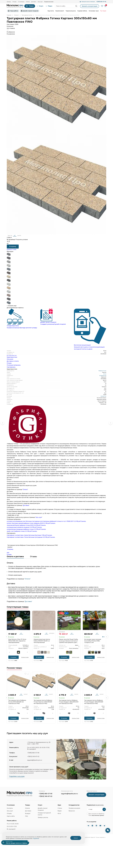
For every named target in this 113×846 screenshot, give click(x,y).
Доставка (33, 1)
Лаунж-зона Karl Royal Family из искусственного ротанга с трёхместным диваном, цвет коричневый (68, 641)
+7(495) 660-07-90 (45, 794)
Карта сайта (11, 816)
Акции (104, 11)
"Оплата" (27, 579)
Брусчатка (51, 11)
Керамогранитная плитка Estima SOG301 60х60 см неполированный (42, 640)
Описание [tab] (10, 359)
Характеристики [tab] (12, 357)
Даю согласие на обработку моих (96, 814)
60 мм (104, 374)
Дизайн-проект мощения (30, 11)
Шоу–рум (39, 517)
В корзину (12, 246)
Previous (6, 636)
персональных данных (98, 815)
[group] (23, 319)
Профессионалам (74, 808)
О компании (21, 1)
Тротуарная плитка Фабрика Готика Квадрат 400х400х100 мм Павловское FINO (68, 701)
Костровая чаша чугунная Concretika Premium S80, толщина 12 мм (92, 640)
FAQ (26, 816)
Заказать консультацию (89, 6)
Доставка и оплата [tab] (13, 361)
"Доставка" (28, 601)
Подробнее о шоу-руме (16, 776)
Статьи (60, 808)
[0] (104, 6)
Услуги (41, 6)
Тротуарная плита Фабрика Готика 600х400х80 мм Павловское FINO (17, 701)
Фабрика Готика (102, 370)
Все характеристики (12, 355)
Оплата (28, 1)
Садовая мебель (82, 11)
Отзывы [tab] (9, 363)
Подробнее (36, 838)
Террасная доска (71, 11)
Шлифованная (102, 375)
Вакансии (72, 811)
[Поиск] (76, 6)
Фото (59, 813)
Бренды (9, 1)
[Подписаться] (104, 809)
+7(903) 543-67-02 (45, 796)
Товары (31, 6)
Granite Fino (103, 396)
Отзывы (14, 1)
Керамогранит (59, 11)
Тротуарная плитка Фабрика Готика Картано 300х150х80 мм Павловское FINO (43, 701)
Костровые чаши (94, 11)
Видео (60, 811)
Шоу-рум (40, 1)
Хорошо (76, 838)
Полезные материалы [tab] (14, 365)
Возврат (27, 813)
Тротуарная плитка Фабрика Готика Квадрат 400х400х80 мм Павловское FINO (93, 701)
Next (106, 636)
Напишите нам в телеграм (88, 1)
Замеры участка (43, 817)
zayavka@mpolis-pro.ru (34, 760)
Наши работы (14, 11)
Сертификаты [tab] (11, 367)
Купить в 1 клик (11, 249)
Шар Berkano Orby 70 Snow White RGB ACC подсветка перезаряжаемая (17, 640)
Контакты (10, 808)
